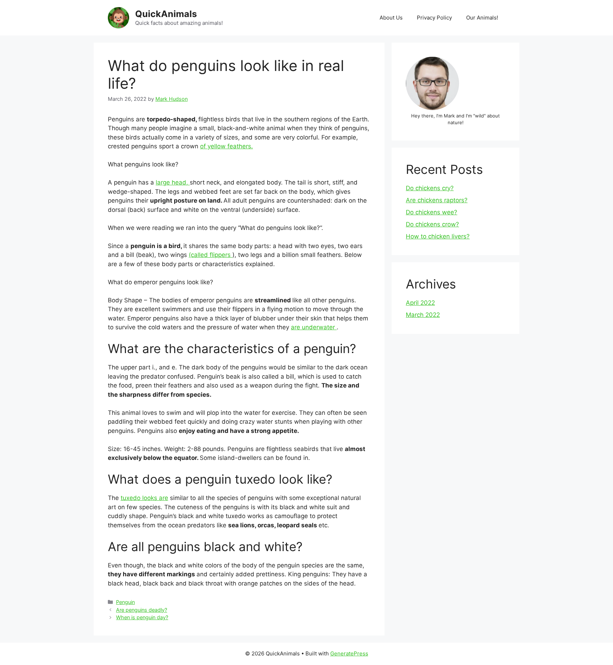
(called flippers (210, 254)
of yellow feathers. (226, 146)
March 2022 (423, 314)
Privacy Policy (434, 17)
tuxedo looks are (144, 497)
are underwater (314, 327)
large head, (173, 182)
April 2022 (420, 302)
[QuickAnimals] (118, 17)
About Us (391, 17)
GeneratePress (349, 653)
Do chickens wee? (431, 212)
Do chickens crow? (432, 224)
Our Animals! (482, 17)
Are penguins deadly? (141, 610)
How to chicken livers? (438, 236)
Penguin (125, 602)
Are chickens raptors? (437, 200)
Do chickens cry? (430, 188)
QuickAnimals (166, 14)
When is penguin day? (142, 617)
